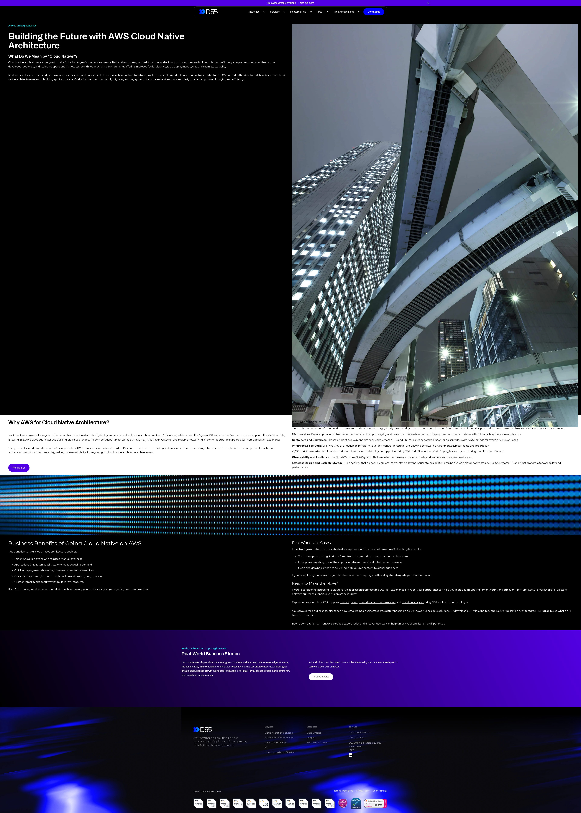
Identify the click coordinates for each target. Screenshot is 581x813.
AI (265, 747)
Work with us (18, 467)
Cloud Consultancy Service (279, 752)
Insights (311, 737)
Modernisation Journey (352, 575)
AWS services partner (419, 589)
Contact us (374, 11)
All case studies (321, 676)
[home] (208, 11)
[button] (256, 12)
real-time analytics (413, 602)
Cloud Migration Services (278, 732)
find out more (307, 3)
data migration (349, 602)
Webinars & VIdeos (317, 742)
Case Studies (314, 732)
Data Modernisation (275, 742)
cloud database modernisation (377, 602)
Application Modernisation (279, 737)
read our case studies (320, 611)
